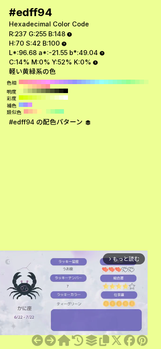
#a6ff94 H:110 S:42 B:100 (133, 82)
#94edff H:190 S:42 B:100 (97, 82)
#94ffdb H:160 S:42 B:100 (110, 82)
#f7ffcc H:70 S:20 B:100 (57, 97)
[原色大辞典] (64, 340)
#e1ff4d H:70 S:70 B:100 (34, 97)
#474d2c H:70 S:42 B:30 (52, 91)
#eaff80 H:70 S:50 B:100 (43, 97)
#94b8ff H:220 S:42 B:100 (83, 82)
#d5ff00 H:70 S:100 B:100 (21, 97)
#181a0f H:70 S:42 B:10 (61, 91)
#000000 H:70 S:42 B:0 (66, 91)
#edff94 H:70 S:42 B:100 (150, 82)
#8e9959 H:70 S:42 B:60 (39, 91)
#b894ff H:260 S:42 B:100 (66, 82)
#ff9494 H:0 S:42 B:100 (48, 86)
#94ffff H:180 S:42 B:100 (101, 82)
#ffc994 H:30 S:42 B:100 (34, 86)
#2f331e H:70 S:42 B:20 (57, 91)
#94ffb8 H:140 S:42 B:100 (119, 82)
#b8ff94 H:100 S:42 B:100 (137, 82)
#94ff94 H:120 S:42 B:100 (128, 82)
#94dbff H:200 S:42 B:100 (92, 82)
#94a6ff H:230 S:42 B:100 (79, 82)
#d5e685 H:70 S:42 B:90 (25, 91)
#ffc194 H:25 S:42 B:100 (30, 111)
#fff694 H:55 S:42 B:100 (39, 111)
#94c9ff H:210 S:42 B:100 (88, 82)
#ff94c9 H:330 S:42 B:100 (34, 82)
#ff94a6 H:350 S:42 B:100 (25, 82)
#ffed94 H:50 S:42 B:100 (25, 86)
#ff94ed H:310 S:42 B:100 (43, 82)
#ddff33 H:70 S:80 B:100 (30, 97)
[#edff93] (37, 340)
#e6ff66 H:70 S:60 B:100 (39, 97)
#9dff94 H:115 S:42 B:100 (57, 111)
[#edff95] (50, 340)
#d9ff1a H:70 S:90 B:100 (25, 97)
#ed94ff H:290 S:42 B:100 (52, 82)
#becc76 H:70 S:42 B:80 (30, 91)
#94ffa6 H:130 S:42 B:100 (124, 82)
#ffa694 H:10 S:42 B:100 (43, 86)
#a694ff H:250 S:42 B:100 (70, 82)
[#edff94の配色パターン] (91, 340)
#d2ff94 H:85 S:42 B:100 (48, 111)
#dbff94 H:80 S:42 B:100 (146, 82)
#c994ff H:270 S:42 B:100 (61, 82)
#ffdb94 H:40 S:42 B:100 (30, 86)
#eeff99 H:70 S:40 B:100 (48, 97)
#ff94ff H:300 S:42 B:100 (48, 82)
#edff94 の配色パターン (47, 122)
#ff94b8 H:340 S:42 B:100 (30, 82)
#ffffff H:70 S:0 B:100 (66, 97)
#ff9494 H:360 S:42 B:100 (21, 82)
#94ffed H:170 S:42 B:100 (106, 82)
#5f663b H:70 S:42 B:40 (48, 91)
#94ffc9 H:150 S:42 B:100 (115, 82)
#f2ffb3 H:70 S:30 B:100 (52, 97)
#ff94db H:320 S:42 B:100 (39, 82)
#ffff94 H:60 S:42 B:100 (21, 86)
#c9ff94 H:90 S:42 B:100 (142, 82)
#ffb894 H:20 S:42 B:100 (39, 86)
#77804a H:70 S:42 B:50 (43, 91)
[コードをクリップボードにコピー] (104, 340)
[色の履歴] (77, 340)
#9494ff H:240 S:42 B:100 (74, 82)
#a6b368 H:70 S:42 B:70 (34, 91)
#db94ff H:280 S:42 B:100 (57, 82)
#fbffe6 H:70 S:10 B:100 (61, 97)
